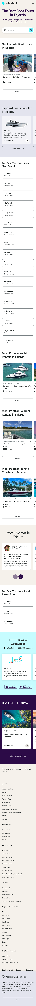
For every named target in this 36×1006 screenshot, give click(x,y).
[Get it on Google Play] (25, 687)
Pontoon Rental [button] (7, 864)
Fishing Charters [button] (7, 857)
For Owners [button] (6, 833)
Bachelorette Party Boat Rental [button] (12, 874)
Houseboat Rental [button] (8, 860)
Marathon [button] (5, 945)
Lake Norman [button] (6, 935)
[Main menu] (33, 3)
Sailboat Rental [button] (7, 870)
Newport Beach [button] (7, 929)
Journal (5, 883)
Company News (7, 888)
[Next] (20, 576)
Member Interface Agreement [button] (11, 812)
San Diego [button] (5, 922)
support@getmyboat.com (10, 963)
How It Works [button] (6, 830)
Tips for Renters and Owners (11, 901)
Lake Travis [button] (6, 925)
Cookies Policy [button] (7, 806)
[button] (17, 63)
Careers (4, 792)
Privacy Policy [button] (6, 802)
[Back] (15, 576)
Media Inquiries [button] (7, 795)
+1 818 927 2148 (7, 959)
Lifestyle (5, 891)
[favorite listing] (31, 74)
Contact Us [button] (5, 819)
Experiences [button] (7, 845)
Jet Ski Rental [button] (6, 854)
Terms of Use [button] (23, 984)
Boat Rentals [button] (6, 850)
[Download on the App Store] (10, 687)
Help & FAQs (6, 956)
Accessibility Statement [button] (9, 809)
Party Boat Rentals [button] (8, 877)
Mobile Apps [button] (6, 836)
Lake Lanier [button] (6, 915)
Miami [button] (4, 912)
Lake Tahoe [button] (6, 918)
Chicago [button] (5, 932)
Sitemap (4, 816)
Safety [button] (4, 840)
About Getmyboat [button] (7, 789)
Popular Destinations (10, 907)
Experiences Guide (8, 894)
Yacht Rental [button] (6, 867)
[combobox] (14, 30)
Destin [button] (4, 942)
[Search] (31, 30)
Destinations (6, 898)
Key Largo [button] (5, 938)
